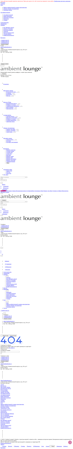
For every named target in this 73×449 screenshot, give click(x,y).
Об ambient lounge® (5, 393)
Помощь (3, 418)
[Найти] (5, 180)
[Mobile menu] (2, 215)
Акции (2, 384)
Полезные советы (5, 407)
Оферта (2, 444)
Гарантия (3, 424)
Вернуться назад (5, 347)
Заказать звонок (4, 44)
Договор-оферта (4, 426)
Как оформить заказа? (6, 420)
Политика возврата (5, 422)
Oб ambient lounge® (5, 395)
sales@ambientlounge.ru (6, 47)
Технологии (3, 411)
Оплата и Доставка (5, 421)
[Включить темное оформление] (2, 65)
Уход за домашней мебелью (7, 413)
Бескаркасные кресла (6, 388)
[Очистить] (26, 177)
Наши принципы (5, 396)
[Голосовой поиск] (2, 180)
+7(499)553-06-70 (5, 40)
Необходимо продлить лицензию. (62, 1)
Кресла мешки (4, 389)
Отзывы (2, 400)
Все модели (3, 386)
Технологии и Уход (5, 408)
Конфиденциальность (6, 428)
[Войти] (1, 249)
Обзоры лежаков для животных (8, 405)
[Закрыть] (2, 255)
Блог (2, 402)
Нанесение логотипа (6, 397)
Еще (8, 163)
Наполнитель (4, 412)
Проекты (3, 401)
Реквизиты (3, 399)
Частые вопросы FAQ (6, 425)
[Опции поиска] (2, 178)
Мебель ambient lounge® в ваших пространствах (12, 404)
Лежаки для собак (5, 392)
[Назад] (7, 276)
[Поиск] (2, 248)
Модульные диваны (5, 387)
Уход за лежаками (5, 415)
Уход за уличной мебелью (7, 416)
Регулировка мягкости (6, 409)
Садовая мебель (4, 391)
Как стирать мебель (5, 417)
